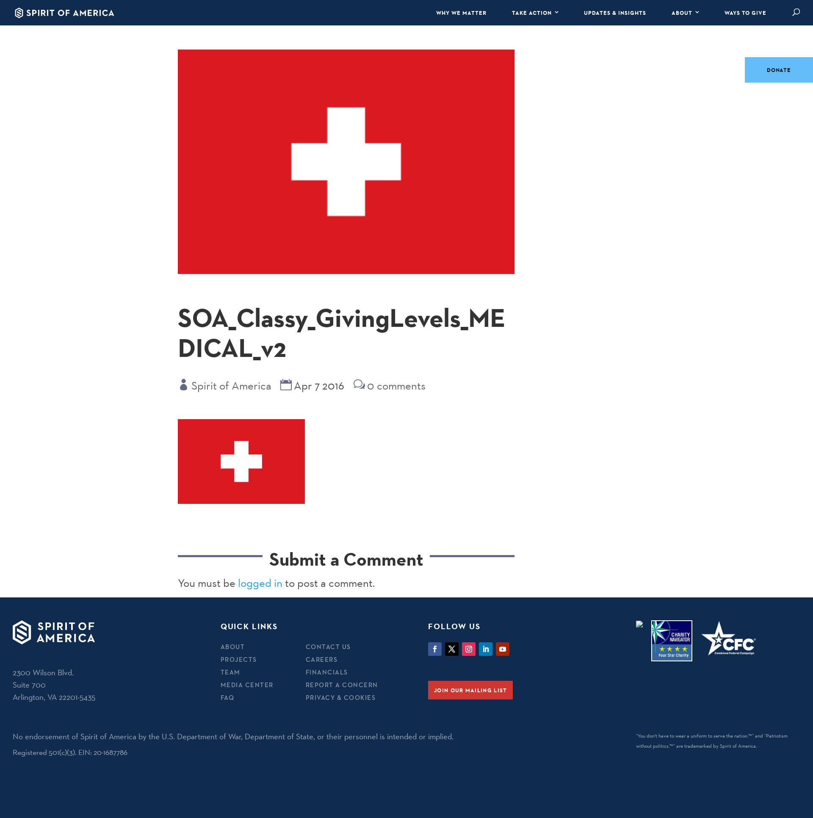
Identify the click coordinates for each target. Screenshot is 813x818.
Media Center (247, 684)
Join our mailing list (470, 690)
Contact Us (328, 646)
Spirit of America (231, 386)
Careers (322, 659)
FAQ (228, 697)
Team (231, 672)
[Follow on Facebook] (435, 649)
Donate (779, 70)
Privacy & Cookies (341, 697)
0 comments (396, 386)
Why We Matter (461, 13)
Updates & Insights (615, 13)
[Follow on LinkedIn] (485, 649)
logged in (260, 583)
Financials (327, 672)
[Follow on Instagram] (469, 649)
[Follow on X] (452, 649)
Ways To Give (745, 13)
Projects (239, 659)
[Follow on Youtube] (502, 649)
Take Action (532, 13)
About (682, 13)
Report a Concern (342, 684)
